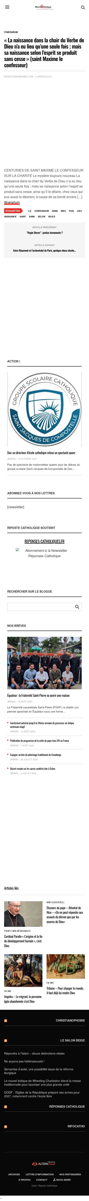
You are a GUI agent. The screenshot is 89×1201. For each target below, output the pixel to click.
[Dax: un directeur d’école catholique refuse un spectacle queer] (44, 409)
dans (55, 211)
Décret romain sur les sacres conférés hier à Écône (32, 768)
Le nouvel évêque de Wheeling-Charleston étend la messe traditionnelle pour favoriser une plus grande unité (42, 1083)
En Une (7, 991)
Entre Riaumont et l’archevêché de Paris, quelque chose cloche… (44, 250)
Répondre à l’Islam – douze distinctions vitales (34, 1053)
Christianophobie (70, 1020)
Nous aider (63, 1179)
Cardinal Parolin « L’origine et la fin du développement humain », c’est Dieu (23, 941)
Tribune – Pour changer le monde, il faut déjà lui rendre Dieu (65, 990)
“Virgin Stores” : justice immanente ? (44, 232)
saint (23, 216)
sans (32, 216)
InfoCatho (76, 1126)
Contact (41, 1179)
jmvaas (11, 458)
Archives (14, 1174)
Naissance (10, 216)
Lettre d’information (40, 1174)
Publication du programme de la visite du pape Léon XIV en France (39, 740)
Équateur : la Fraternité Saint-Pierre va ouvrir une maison (38, 695)
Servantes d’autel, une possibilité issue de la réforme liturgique (38, 1071)
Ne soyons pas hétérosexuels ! (24, 1061)
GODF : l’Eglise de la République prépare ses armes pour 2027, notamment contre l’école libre (42, 1094)
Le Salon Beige (72, 1040)
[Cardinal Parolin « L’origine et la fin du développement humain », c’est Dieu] (23, 914)
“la (29, 211)
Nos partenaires (70, 1174)
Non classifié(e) (55, 902)
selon (41, 216)
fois (71, 211)
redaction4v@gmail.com (18, 76)
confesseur (41, 211)
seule (51, 216)
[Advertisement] (44, 123)
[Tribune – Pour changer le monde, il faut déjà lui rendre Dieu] (66, 966)
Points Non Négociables (17, 931)
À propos (24, 1179)
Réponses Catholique (67, 1106)
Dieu (63, 211)
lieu (79, 211)
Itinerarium (11, 32)
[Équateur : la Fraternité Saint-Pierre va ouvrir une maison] (44, 663)
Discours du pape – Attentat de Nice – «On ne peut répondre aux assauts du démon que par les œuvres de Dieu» (65, 914)
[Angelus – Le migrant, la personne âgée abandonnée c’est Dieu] (23, 970)
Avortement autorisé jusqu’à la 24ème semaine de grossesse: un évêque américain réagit (42, 725)
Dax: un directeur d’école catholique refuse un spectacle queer (41, 452)
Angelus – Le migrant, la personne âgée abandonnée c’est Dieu (23, 999)
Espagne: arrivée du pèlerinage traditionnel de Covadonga (35, 755)
